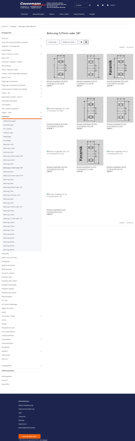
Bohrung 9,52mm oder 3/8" (12, 207)
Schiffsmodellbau (8, 336)
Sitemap (21, 420)
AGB (20, 413)
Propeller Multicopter (9, 285)
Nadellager (7, 137)
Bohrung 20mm (8, 234)
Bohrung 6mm (8, 183)
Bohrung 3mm (8, 164)
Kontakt (92, 14)
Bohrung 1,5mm (9, 148)
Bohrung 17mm (8, 230)
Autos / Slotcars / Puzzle (10, 54)
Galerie (51, 14)
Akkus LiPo (5, 58)
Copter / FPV (6, 93)
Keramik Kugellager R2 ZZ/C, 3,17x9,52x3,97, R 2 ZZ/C (87, 168)
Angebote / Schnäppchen (11, 46)
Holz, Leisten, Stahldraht (10, 109)
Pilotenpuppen (7, 297)
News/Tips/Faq (79, 14)
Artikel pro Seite (68, 42)
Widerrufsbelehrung (26, 405)
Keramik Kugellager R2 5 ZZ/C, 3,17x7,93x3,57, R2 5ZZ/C (57, 125)
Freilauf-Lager (8, 133)
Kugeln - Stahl (7, 113)
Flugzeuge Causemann (10, 81)
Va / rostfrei (7, 129)
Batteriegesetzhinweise (27, 428)
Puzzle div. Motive (8, 273)
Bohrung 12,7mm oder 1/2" (12, 218)
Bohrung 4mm (8, 172)
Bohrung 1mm (8, 144)
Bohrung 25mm (8, 238)
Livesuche (22, 416)
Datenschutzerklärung (26, 409)
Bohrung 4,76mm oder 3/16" (13, 176)
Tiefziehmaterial (7, 343)
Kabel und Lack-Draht (9, 258)
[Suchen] (89, 5)
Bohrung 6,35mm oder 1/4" (12, 187)
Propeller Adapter (8, 289)
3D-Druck (5, 38)
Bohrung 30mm (8, 242)
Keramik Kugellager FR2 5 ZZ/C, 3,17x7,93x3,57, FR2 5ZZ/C (118, 82)
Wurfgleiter (6, 347)
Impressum (23, 424)
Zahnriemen (6, 355)
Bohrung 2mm (8, 152)
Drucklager (7, 140)
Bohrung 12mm (8, 215)
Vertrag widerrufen (29, 436)
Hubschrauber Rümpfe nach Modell (14, 89)
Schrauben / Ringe (8, 316)
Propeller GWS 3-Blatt (9, 281)
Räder (4, 312)
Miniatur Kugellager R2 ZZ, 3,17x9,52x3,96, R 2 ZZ (56, 211)
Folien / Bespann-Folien (10, 70)
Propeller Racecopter (9, 293)
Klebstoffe (5, 254)
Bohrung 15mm (8, 226)
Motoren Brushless (8, 265)
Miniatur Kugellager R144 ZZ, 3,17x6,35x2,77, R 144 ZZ (87, 82)
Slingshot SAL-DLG (8, 328)
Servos (4, 320)
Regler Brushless (8, 308)
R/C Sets (4, 300)
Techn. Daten (64, 14)
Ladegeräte (6, 261)
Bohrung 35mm (8, 246)
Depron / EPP (6, 77)
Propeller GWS (7, 277)
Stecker (4, 324)
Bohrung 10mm (8, 211)
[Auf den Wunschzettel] (69, 57)
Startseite (24, 14)
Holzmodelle (6, 105)
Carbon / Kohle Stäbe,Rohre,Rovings (14, 74)
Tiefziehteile (6, 339)
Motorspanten (7, 269)
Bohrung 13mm (8, 222)
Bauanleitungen (38, 14)
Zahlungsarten (7, 376)
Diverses (5, 359)
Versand (4, 380)
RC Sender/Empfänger (9, 304)
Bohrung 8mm (8, 199)
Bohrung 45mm (8, 250)
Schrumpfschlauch (8, 332)
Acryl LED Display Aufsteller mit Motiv (15, 42)
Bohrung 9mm (8, 203)
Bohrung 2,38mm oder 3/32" (13, 156)
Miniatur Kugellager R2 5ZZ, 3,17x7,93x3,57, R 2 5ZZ (116, 125)
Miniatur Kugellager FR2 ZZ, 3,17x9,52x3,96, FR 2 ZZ (116, 168)
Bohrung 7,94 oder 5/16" (12, 195)
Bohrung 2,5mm (9, 160)
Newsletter (5, 384)
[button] (98, 5)
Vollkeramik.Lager (9, 121)
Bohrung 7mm (8, 191)
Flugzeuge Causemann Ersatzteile (14, 85)
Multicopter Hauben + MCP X (12, 97)
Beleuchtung (6, 66)
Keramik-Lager (8, 125)
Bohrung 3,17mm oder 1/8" (13, 168)
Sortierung (52, 42)
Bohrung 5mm (8, 179)
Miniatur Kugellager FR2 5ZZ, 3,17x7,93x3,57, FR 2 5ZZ (87, 125)
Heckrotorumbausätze (9, 101)
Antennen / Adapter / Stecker (12, 62)
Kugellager (5, 116)
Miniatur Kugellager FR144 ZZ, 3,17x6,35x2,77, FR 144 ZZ (57, 82)
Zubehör (5, 351)
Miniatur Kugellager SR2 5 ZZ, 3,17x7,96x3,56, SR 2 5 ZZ (57, 168)
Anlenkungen (6, 50)
